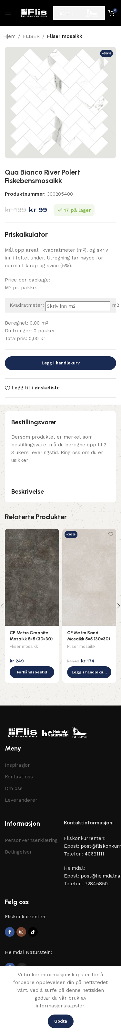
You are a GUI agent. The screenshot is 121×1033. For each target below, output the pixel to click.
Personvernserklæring (31, 840)
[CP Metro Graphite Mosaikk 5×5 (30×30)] (32, 577)
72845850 (96, 884)
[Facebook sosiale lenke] (10, 932)
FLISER (31, 36)
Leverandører (21, 800)
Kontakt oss (19, 777)
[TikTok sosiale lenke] (33, 932)
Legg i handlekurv (61, 363)
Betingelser (18, 852)
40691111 (94, 854)
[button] (32, 672)
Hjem (9, 36)
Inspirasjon (18, 765)
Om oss (14, 788)
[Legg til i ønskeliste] (53, 534)
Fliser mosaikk (64, 36)
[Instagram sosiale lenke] (21, 932)
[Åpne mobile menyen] (8, 12)
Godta (60, 1021)
